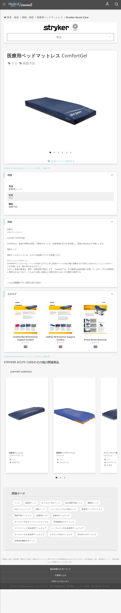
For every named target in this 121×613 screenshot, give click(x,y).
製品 (58, 37)
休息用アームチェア (61, 515)
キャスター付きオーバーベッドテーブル (31, 521)
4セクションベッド (22, 509)
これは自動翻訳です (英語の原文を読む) (24, 282)
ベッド (17, 502)
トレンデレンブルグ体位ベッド (63, 509)
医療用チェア (42, 515)
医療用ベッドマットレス (92, 509)
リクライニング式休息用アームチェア (30, 528)
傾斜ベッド (40, 509)
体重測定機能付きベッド (24, 540)
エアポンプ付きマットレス (61, 534)
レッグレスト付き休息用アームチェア (68, 528)
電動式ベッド (93, 502)
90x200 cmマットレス (86, 534)
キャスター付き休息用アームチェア (29, 534)
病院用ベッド (30, 502)
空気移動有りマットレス (63, 521)
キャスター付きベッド (50, 502)
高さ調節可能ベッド (73, 502)
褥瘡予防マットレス (22, 515)
